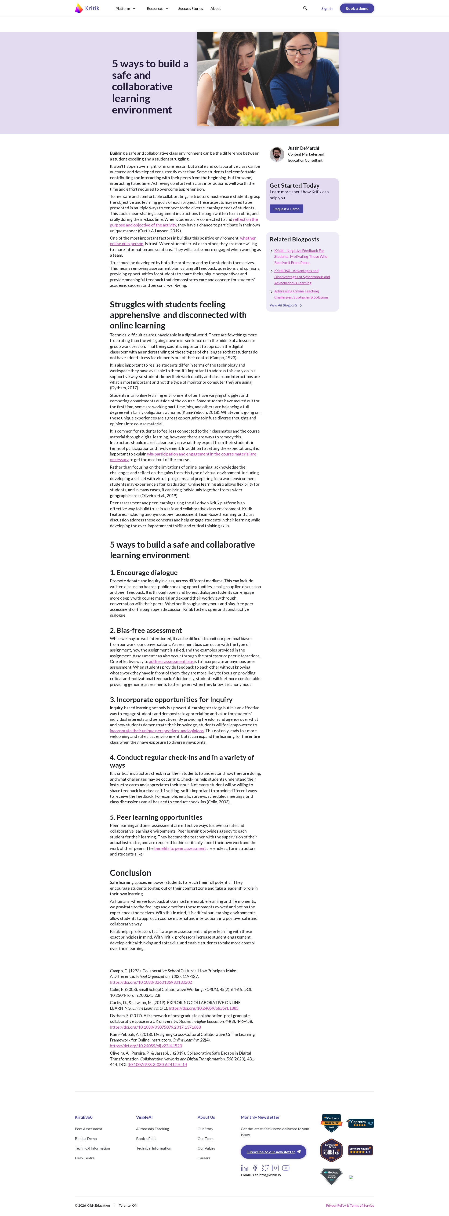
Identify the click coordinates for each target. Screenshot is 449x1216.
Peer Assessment (88, 1128)
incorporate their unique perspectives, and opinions (157, 730)
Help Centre (84, 1158)
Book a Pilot (146, 1138)
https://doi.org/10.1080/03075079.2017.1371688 (155, 1027)
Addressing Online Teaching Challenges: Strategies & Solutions (301, 294)
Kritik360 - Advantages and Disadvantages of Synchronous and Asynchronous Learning (302, 276)
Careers (204, 1158)
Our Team (206, 1138)
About (215, 8)
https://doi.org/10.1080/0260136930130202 (151, 982)
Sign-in (327, 8)
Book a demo (357, 8)
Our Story (205, 1128)
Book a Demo (86, 1138)
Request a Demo (286, 209)
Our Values (206, 1148)
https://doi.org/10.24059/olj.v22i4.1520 (146, 1045)
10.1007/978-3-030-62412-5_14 (157, 1064)
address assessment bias (171, 661)
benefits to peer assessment (180, 848)
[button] (125, 8)
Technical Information (92, 1148)
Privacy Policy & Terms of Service (350, 1205)
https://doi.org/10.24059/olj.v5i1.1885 (203, 1008)
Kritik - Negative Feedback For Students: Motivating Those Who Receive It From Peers (300, 256)
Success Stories (190, 8)
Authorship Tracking (152, 1128)
